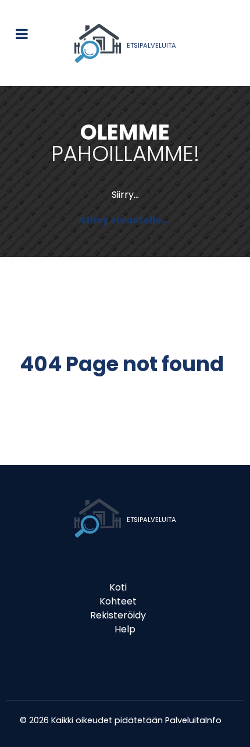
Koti (118, 587)
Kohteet (118, 601)
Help (125, 629)
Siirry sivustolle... (125, 220)
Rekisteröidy (118, 615)
